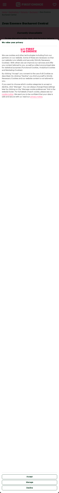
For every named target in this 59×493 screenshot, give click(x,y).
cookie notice (7, 94)
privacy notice (36, 97)
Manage (29, 482)
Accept (29, 477)
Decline (29, 488)
